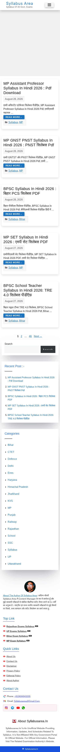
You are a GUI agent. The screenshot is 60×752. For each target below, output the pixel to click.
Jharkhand (13, 494)
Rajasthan (13, 528)
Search (8, 344)
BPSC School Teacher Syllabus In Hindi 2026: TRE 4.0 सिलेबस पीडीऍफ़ (27, 290)
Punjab (12, 514)
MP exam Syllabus (16, 641)
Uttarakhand (14, 563)
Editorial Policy (13, 675)
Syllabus (13, 122)
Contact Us (11, 661)
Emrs (10, 473)
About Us (10, 656)
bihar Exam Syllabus (17, 636)
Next (38, 336)
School (11, 535)
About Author (12, 680)
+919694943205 (22, 696)
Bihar (22, 219)
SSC (10, 542)
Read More (13, 117)
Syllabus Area (19, 3)
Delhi (11, 466)
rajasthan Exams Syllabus (20, 626)
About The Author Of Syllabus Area (20, 595)
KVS (10, 501)
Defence (12, 459)
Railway (12, 521)
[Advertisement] (30, 42)
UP (9, 556)
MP (21, 122)
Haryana (12, 480)
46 (30, 336)
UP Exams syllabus (16, 631)
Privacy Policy (13, 671)
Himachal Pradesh (18, 487)
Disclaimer (11, 666)
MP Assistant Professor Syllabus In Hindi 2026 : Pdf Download (27, 88)
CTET (11, 452)
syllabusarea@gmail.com (27, 701)
